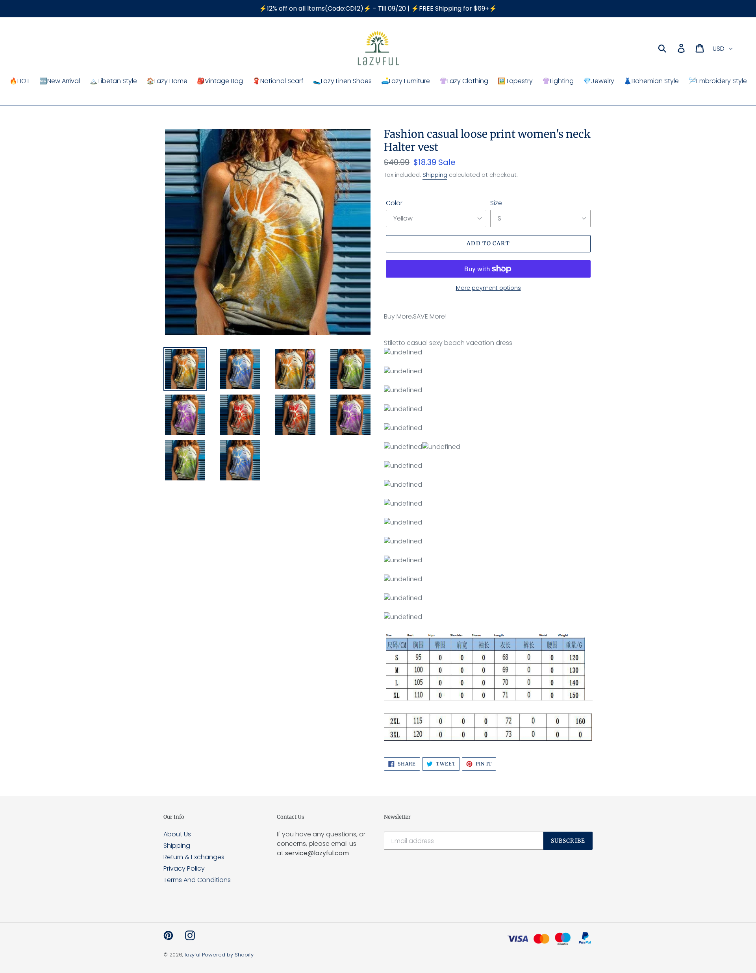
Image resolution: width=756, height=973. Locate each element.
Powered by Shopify (228, 954)
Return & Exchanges (193, 857)
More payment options (488, 288)
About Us (177, 834)
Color (394, 203)
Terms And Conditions (197, 879)
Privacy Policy (184, 868)
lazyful (192, 954)
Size (496, 203)
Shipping (434, 175)
